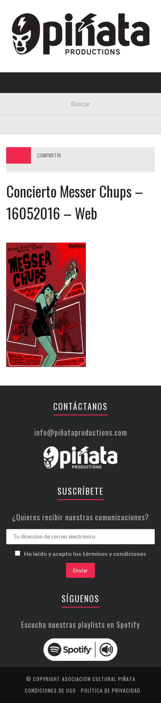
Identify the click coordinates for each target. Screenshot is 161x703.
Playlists (25, 105)
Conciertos (28, 71)
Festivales (27, 88)
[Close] (12, 12)
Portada (24, 54)
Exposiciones (30, 122)
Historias (26, 139)
